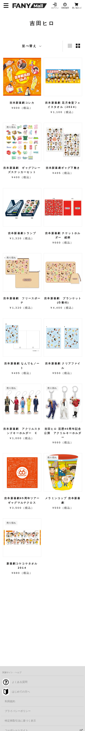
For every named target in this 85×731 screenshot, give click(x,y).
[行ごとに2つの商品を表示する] (78, 46)
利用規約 (10, 701)
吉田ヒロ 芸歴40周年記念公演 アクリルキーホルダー (62, 433)
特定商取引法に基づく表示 (20, 721)
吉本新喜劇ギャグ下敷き (63, 168)
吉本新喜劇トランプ (22, 233)
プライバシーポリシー (18, 711)
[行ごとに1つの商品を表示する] (70, 46)
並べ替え (30, 46)
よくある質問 (19, 682)
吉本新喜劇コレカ (22, 103)
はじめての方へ (21, 691)
